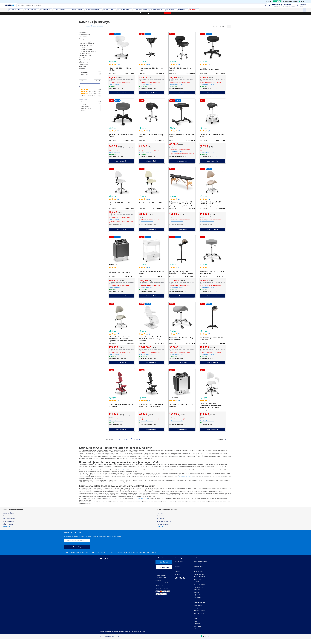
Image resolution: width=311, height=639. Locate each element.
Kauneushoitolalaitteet (87, 43)
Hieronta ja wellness (86, 45)
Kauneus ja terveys (85, 41)
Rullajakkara (160, 516)
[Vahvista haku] (265, 5)
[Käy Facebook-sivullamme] (178, 578)
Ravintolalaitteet (84, 32)
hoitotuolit (121, 470)
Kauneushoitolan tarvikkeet (88, 51)
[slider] (79, 83)
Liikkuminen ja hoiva (85, 62)
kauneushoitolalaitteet (142, 498)
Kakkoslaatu (82, 68)
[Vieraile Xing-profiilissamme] (184, 578)
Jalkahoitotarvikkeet (9, 518)
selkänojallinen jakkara (185, 476)
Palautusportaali (164, 567)
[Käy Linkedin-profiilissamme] (181, 578)
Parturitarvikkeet (8, 513)
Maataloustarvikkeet (85, 56)
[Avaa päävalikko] (5, 10)
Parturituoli (160, 518)
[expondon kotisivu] (81, 26)
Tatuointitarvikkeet (85, 53)
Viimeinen (137, 439)
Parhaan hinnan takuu (116, 84)
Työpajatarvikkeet (84, 35)
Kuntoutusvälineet (8, 521)
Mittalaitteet (82, 37)
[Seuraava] (131, 439)
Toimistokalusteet (84, 60)
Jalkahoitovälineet (8, 524)
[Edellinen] (116, 439)
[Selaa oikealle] (213, 13)
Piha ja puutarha (84, 39)
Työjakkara (83, 47)
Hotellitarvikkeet (84, 64)
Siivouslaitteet (83, 58)
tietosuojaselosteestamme (115, 552)
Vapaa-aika (82, 66)
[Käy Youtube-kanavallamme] (176, 578)
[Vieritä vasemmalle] (97, 13)
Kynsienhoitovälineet (9, 516)
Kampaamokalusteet (86, 49)
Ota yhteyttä (164, 562)
